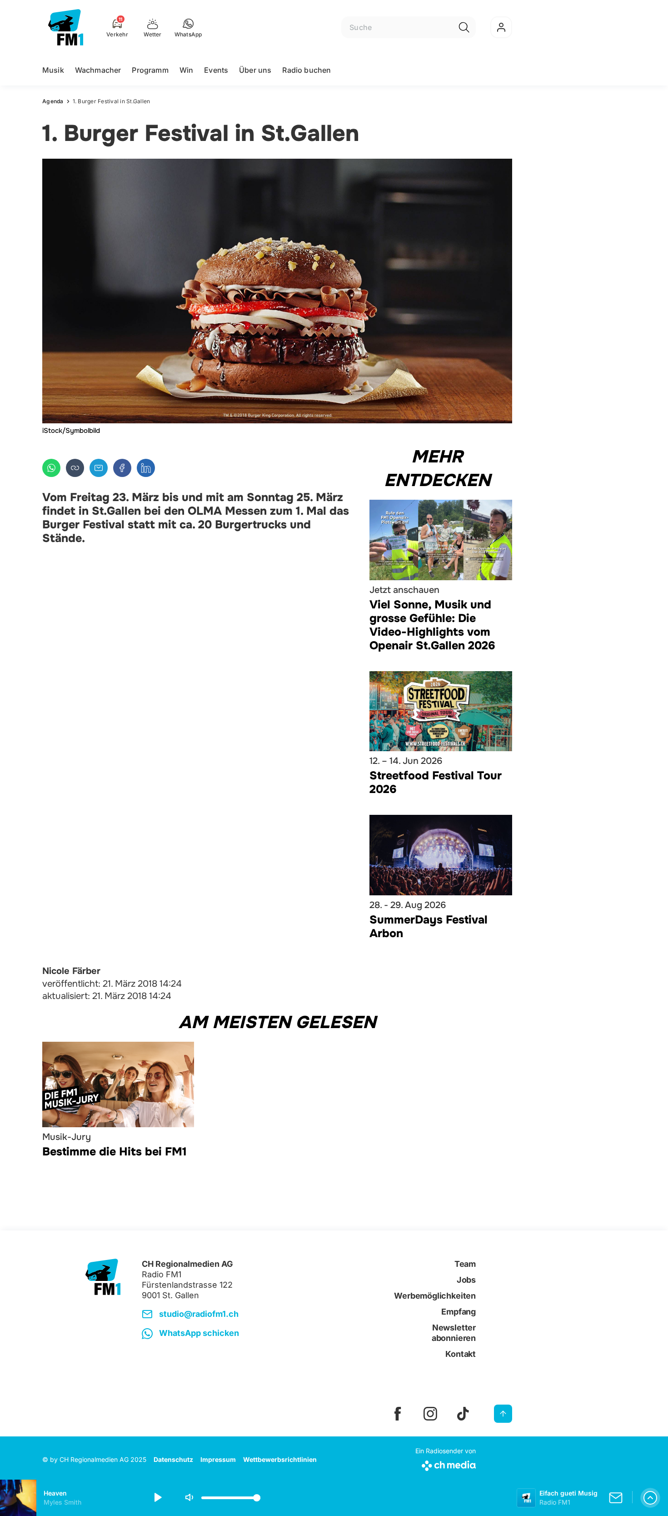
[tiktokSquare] (463, 1414)
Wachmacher (98, 70)
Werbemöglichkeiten (435, 1295)
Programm (150, 70)
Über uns (255, 70)
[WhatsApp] (51, 468)
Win (186, 70)
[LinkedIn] (146, 468)
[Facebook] (122, 468)
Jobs (466, 1280)
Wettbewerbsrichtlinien (280, 1459)
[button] (188, 27)
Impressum (218, 1459)
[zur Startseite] (65, 27)
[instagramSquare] (430, 1414)
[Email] (99, 468)
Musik (53, 70)
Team (465, 1264)
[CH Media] (445, 1464)
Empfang (458, 1311)
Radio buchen (306, 70)
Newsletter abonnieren (454, 1333)
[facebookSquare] (398, 1414)
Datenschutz (173, 1459)
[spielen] (157, 1498)
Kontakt (460, 1354)
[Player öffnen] (650, 1498)
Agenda (53, 101)
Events (216, 70)
